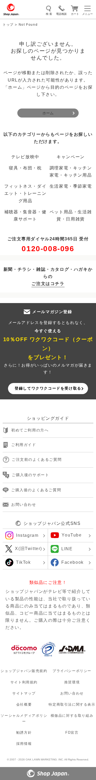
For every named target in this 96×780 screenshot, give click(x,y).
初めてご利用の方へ (30, 430)
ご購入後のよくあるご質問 (36, 490)
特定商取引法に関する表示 (72, 704)
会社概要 (24, 704)
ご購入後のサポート (30, 475)
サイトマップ (24, 693)
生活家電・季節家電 (71, 186)
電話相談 (61, 13)
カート (75, 13)
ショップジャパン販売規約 (24, 671)
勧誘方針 (24, 732)
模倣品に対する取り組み (72, 716)
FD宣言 (71, 732)
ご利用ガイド (23, 445)
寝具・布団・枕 (25, 168)
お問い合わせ (23, 504)
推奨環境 (72, 682)
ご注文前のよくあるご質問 (37, 459)
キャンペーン (71, 157)
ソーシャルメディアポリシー (24, 718)
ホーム (48, 113)
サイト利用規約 (24, 682)
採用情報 (24, 744)
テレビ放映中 (25, 157)
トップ (8, 24)
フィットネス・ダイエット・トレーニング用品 (25, 193)
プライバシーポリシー (72, 671)
